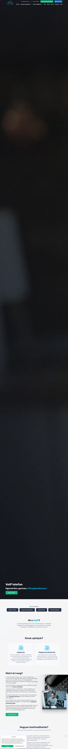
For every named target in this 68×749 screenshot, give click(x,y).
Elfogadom (7, 746)
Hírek (61, 4)
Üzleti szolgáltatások (37, 4)
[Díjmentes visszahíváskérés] (41, 1)
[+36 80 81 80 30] (31, 1)
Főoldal (17, 4)
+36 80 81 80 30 (36, 1)
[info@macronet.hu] (21, 1)
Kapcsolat (57, 4)
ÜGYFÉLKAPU (59, 1)
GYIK (45, 4)
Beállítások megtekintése (19, 746)
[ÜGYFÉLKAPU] (55, 1)
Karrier (52, 4)
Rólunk (48, 4)
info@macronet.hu (25, 1)
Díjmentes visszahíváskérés (47, 1)
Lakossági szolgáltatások (25, 4)
